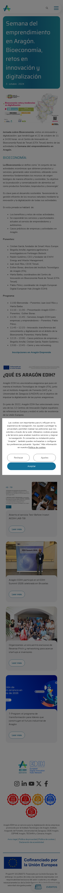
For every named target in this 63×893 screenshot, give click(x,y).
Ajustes (44, 457)
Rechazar (18, 457)
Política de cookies (37, 447)
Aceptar (32, 466)
